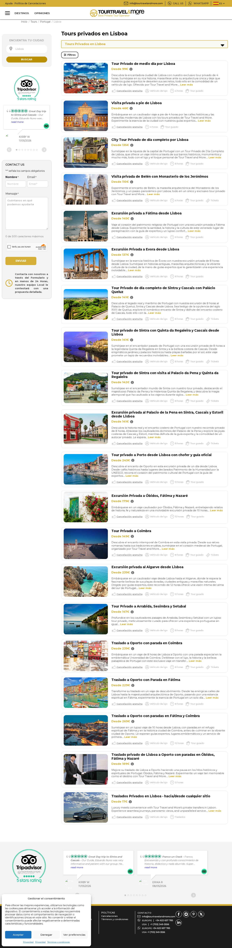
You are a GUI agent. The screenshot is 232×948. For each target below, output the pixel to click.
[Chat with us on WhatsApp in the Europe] (161, 928)
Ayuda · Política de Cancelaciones (25, 3)
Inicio (24, 21)
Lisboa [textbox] (18, 48)
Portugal (45, 21)
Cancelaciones (109, 916)
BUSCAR (26, 59)
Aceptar (18, 934)
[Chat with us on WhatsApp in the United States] (156, 932)
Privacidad (28, 942)
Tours (34, 21)
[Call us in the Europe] (164, 920)
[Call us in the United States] (159, 924)
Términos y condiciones (58, 942)
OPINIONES (42, 13)
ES (220, 3)
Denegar (46, 934)
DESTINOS (22, 13)
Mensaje (12, 193)
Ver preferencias (74, 934)
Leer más (186, 84)
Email (31, 177)
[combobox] (26, 49)
